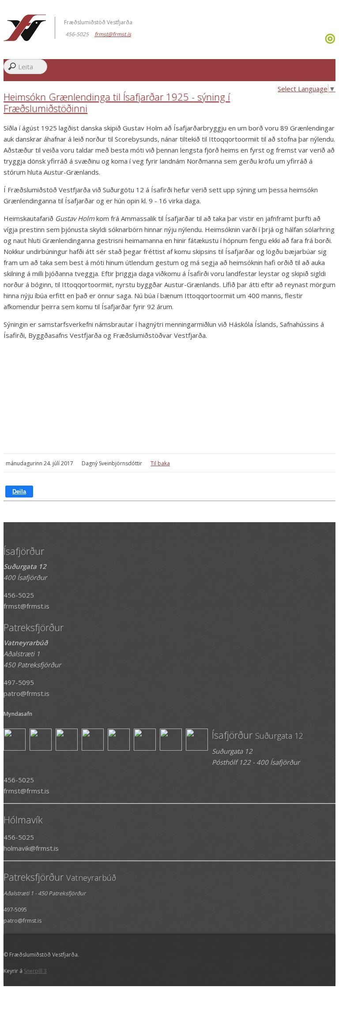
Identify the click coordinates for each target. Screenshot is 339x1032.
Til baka (160, 463)
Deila (19, 491)
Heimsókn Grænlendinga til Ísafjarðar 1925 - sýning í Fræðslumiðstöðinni (117, 102)
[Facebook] (321, 41)
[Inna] (330, 41)
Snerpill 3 (35, 971)
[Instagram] (324, 41)
